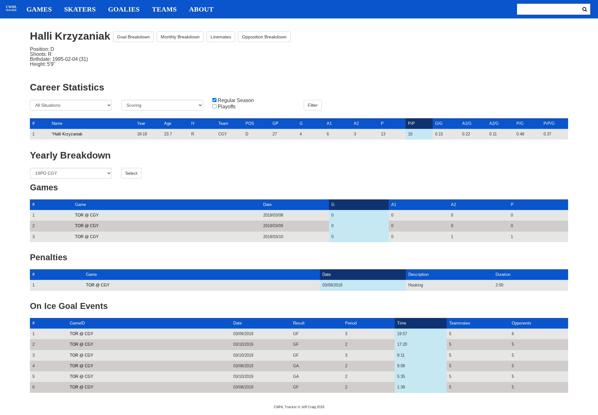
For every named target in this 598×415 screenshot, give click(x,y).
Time (401, 323)
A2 (356, 123)
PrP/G (549, 123)
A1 (329, 123)
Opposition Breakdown (264, 36)
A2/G (494, 123)
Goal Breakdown (133, 36)
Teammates (459, 323)
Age (167, 123)
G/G (439, 123)
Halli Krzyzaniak (68, 134)
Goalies (124, 9)
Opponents (521, 323)
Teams (164, 9)
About (201, 9)
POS (249, 123)
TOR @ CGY (87, 215)
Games (39, 9)
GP (275, 123)
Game (80, 204)
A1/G (467, 123)
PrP (411, 123)
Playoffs (226, 106)
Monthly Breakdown (180, 36)
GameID (77, 323)
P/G (520, 123)
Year (141, 123)
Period (351, 323)
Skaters (80, 9)
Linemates (221, 36)
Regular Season (236, 100)
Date (267, 204)
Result (299, 323)
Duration (503, 274)
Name (57, 123)
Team (223, 123)
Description (418, 274)
